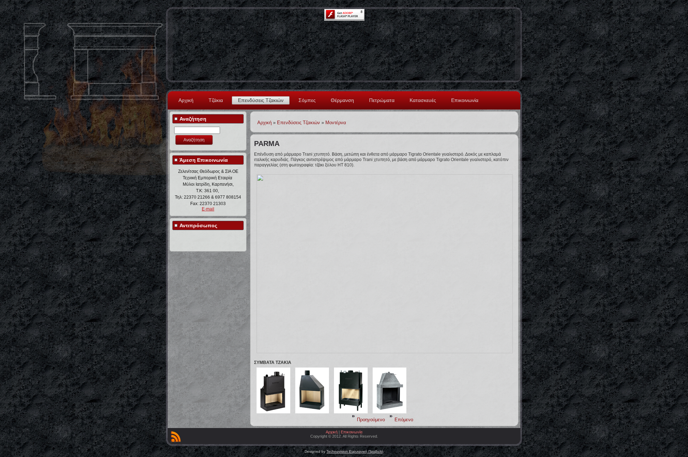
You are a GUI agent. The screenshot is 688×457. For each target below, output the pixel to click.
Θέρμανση (342, 100)
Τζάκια (216, 100)
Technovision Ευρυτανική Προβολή (354, 451)
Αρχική (186, 100)
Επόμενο (404, 419)
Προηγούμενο (371, 419)
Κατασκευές (423, 100)
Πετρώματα (382, 100)
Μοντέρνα (335, 122)
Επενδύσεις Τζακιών (260, 100)
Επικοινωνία (464, 100)
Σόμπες (307, 100)
